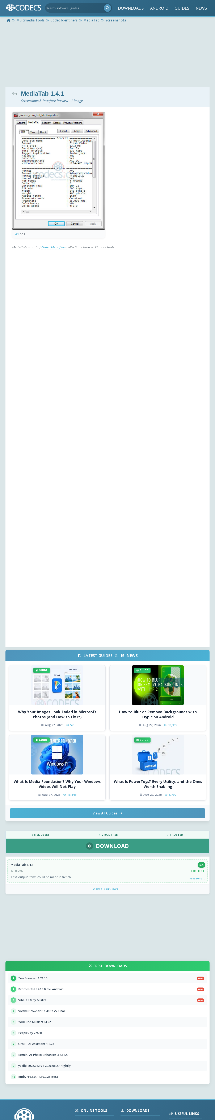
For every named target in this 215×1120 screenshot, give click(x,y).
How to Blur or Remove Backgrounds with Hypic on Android (158, 714)
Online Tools (94, 1110)
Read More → (197, 878)
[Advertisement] (107, 55)
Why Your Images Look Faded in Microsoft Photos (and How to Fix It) (57, 714)
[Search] (107, 8)
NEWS (201, 8)
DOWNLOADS (131, 8)
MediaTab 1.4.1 (22, 865)
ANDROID (159, 8)
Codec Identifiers (54, 247)
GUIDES (182, 8)
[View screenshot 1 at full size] (58, 171)
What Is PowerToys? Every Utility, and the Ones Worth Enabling (158, 784)
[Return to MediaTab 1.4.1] (15, 93)
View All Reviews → (107, 889)
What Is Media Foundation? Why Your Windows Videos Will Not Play (57, 784)
